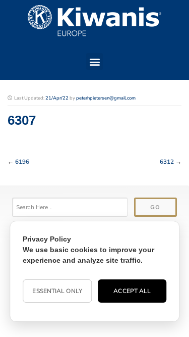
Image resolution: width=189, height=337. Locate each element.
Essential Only (57, 291)
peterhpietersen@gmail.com (106, 98)
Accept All (132, 291)
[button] (94, 61)
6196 (22, 162)
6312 (167, 162)
